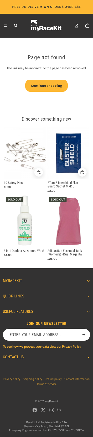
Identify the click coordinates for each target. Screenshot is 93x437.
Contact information (77, 379)
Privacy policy (11, 379)
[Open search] (15, 25)
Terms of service (47, 384)
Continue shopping (46, 86)
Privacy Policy (71, 346)
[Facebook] (35, 410)
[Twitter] (43, 410)
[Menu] (5, 25)
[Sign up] (84, 335)
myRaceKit (51, 401)
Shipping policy (32, 379)
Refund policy (53, 379)
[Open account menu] (77, 25)
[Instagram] (52, 410)
